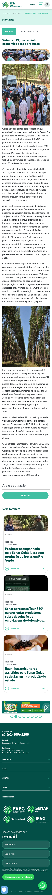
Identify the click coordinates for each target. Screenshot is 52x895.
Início (6, 13)
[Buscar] (47, 4)
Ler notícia (14, 569)
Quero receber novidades (18, 877)
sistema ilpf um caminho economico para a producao (37, 13)
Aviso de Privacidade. (39, 871)
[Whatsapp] (42, 885)
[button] (47, 707)
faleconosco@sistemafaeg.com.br (16, 743)
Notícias (25, 495)
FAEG (44, 569)
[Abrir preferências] (4, 890)
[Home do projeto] (12, 4)
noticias (17, 13)
